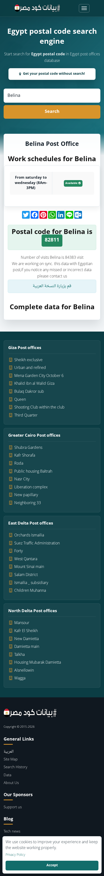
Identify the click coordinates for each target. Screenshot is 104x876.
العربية (9, 751)
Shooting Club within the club (39, 407)
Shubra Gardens (28, 447)
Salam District (26, 575)
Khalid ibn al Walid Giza (34, 383)
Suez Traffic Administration (37, 543)
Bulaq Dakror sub (29, 391)
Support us (13, 807)
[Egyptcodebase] (37, 8)
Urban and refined (30, 368)
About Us (11, 783)
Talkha (19, 655)
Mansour (21, 623)
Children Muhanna (30, 590)
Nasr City (22, 479)
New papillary (26, 495)
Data (7, 775)
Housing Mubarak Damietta (37, 662)
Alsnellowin (24, 670)
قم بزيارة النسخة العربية (52, 286)
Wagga (19, 678)
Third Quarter (25, 415)
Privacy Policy (15, 855)
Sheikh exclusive (28, 360)
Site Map (11, 759)
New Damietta (26, 639)
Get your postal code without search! (54, 74)
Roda (18, 463)
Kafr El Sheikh (26, 631)
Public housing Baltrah (33, 471)
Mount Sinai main (29, 567)
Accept (52, 865)
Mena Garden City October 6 (39, 376)
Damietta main (26, 647)
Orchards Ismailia (29, 535)
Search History (15, 767)
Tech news (12, 831)
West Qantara (25, 559)
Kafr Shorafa (24, 455)
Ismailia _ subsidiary (31, 583)
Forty (18, 551)
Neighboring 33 (27, 503)
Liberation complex (31, 487)
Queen (20, 399)
